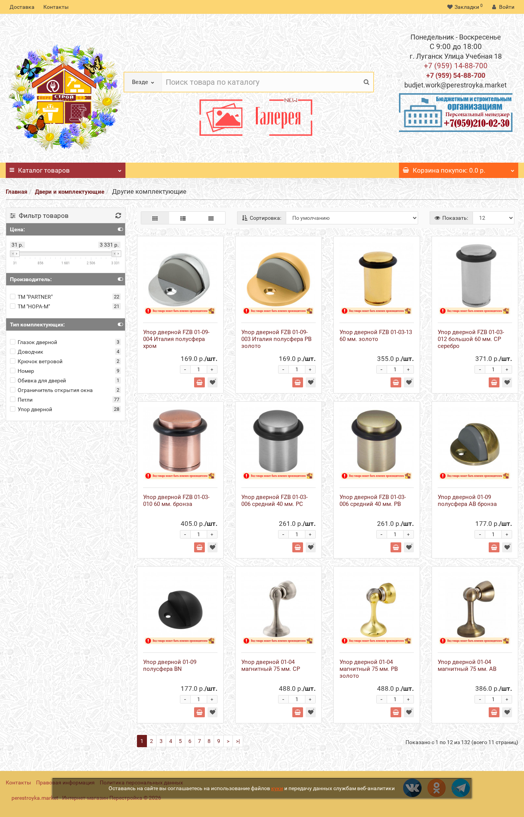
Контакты (56, 7)
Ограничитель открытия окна (55, 390)
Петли (25, 400)
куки (277, 788)
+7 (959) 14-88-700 (456, 65)
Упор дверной (35, 409)
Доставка (22, 7)
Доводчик (30, 352)
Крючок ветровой (40, 361)
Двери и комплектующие (69, 191)
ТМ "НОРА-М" (34, 306)
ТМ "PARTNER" (35, 297)
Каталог (44, 170)
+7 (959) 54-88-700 (455, 75)
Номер (26, 371)
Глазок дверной (37, 342)
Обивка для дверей (42, 380)
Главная (16, 191)
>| (238, 741)
